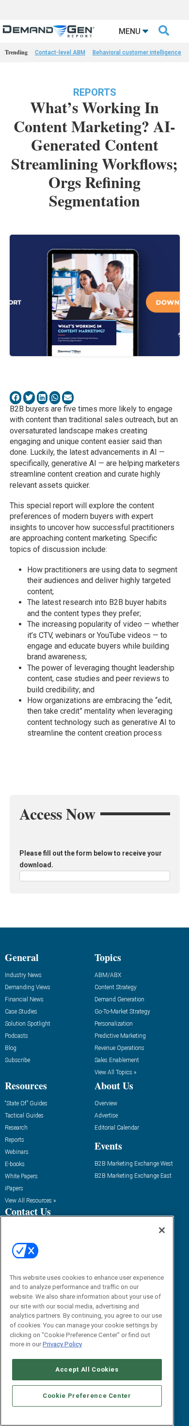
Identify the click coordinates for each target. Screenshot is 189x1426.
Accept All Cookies (87, 1369)
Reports (94, 92)
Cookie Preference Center (87, 1395)
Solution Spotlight (27, 1024)
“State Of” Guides (26, 1103)
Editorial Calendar (116, 1128)
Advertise (106, 1116)
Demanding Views (27, 987)
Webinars (17, 1152)
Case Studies (21, 1012)
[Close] (162, 1230)
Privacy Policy (62, 1344)
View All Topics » (115, 1072)
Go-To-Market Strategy (122, 1012)
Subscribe (17, 1060)
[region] (87, 1321)
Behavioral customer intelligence (137, 52)
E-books (15, 1164)
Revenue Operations (119, 1048)
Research (16, 1128)
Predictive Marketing (120, 1036)
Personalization (113, 1024)
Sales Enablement (116, 1060)
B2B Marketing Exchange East (133, 1176)
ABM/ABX (107, 975)
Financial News (24, 999)
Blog (10, 1048)
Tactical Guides (24, 1116)
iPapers (14, 1188)
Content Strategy (115, 987)
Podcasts (16, 1036)
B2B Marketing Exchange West (133, 1164)
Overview (105, 1103)
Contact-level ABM (60, 52)
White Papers (21, 1176)
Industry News (23, 975)
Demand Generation (119, 999)
